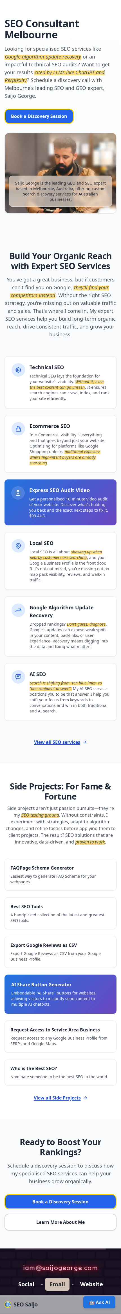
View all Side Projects (57, 1098)
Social (26, 1284)
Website (91, 1284)
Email (57, 1284)
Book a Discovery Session (39, 116)
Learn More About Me (60, 1222)
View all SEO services (57, 742)
